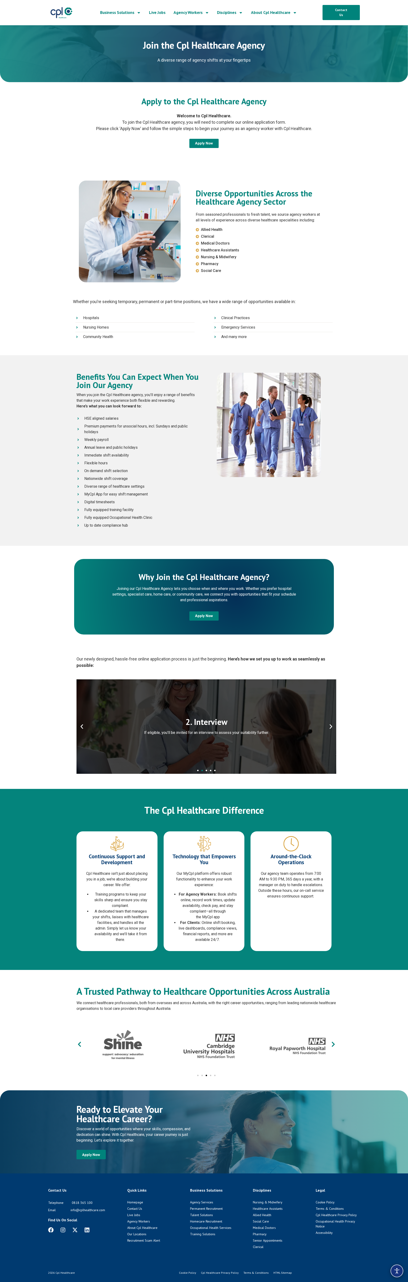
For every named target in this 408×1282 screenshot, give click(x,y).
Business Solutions (117, 12)
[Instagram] (63, 1230)
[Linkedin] (87, 1230)
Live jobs (157, 12)
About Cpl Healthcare (270, 12)
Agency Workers (188, 12)
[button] (82, 726)
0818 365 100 (82, 1203)
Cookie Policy (187, 1272)
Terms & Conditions (256, 1272)
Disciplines (226, 12)
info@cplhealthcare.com (88, 1210)
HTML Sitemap (282, 1272)
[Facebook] (51, 1230)
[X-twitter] (75, 1230)
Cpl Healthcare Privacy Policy (220, 1272)
